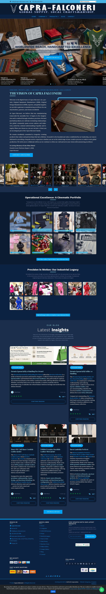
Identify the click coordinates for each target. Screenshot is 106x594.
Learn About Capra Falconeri (21, 155)
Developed (58, 582)
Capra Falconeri (19, 583)
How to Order (44, 539)
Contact (71, 16)
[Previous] (4, 52)
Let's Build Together (18, 59)
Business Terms (45, 544)
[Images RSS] (55, 576)
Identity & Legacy (45, 536)
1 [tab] (50, 84)
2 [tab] (53, 84)
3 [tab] (55, 84)
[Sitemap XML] (46, 576)
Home (34, 16)
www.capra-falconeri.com (18, 536)
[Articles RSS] (51, 576)
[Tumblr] (89, 563)
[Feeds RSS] (48, 576)
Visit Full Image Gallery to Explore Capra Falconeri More (53, 315)
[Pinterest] (75, 563)
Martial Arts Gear (16, 185)
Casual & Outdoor (65, 185)
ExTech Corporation (73, 582)
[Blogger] (83, 563)
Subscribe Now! (91, 536)
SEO (63, 582)
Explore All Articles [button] (53, 512)
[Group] (86, 563)
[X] (72, 563)
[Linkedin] (78, 563)
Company (42, 16)
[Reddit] (92, 563)
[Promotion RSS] (59, 576)
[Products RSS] (57, 576)
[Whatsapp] (95, 563)
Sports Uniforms (89, 185)
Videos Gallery (44, 546)
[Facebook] (67, 563)
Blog (63, 16)
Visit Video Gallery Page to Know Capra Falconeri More (53, 259)
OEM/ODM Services (46, 531)
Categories (44, 528)
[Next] (102, 52)
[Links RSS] (53, 576)
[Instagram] (69, 563)
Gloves (41, 185)
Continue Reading (38, 401)
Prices (42, 533)
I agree (53, 591)
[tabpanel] (53, 52)
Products (53, 16)
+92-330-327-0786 (37, 1)
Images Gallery (45, 549)
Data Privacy (44, 541)
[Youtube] (81, 563)
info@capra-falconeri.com (20, 1)
